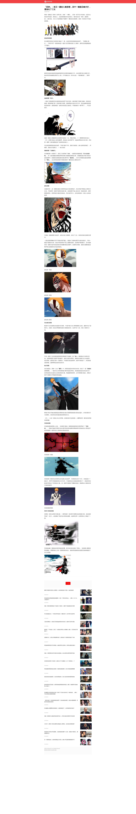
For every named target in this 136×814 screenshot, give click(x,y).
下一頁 (68, 583)
